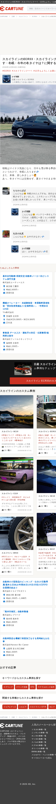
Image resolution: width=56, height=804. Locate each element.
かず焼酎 (15, 77)
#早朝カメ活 (21, 435)
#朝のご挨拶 (43, 435)
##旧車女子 (17, 497)
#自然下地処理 (44, 553)
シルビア (23, 707)
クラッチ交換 (21, 687)
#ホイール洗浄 (21, 557)
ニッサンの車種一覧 (40, 733)
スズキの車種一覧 (39, 745)
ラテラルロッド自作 (46, 687)
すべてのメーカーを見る (42, 758)
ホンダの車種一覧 (39, 736)
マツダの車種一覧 (39, 739)
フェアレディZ (10, 707)
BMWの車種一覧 (38, 752)
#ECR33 (6, 71)
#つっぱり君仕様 (9, 500)
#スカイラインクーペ (22, 71)
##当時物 (21, 500)
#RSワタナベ (7, 557)
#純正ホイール (21, 562)
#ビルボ (26, 497)
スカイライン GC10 (10, 431)
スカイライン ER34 (10, 553)
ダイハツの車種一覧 (40, 748)
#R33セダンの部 (45, 443)
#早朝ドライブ (8, 435)
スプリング (8, 687)
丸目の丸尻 (18, 233)
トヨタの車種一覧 (39, 729)
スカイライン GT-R (38, 707)
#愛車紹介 (19, 440)
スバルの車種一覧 (39, 742)
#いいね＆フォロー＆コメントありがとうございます (16, 437)
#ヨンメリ (6, 497)
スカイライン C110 (10, 494)
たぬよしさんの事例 (9, 268)
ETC (32, 687)
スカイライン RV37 (46, 549)
